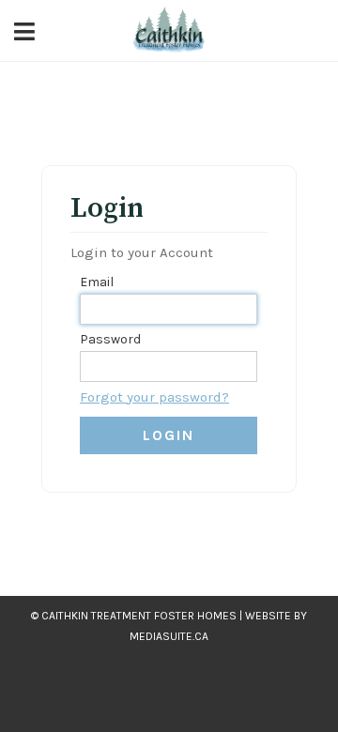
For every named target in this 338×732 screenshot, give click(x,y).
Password (110, 339)
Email (97, 282)
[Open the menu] (24, 30)
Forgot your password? (154, 397)
